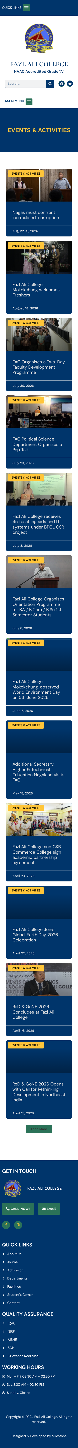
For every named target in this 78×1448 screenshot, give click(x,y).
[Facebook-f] (6, 1225)
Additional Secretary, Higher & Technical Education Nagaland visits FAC (38, 772)
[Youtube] (70, 83)
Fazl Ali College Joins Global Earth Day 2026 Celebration (35, 935)
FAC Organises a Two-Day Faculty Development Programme (38, 367)
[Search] (50, 84)
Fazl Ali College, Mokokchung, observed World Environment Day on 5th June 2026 (36, 689)
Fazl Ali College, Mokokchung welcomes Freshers (36, 290)
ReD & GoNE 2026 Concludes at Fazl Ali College (33, 1012)
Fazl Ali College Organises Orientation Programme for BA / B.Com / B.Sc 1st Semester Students (38, 607)
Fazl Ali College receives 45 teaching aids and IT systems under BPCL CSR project (38, 524)
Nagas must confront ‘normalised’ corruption (35, 215)
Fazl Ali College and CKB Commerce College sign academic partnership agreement (36, 855)
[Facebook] (61, 83)
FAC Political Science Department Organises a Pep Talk (37, 444)
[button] (26, 7)
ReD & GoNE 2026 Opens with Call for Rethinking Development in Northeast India (39, 1092)
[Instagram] (18, 1225)
